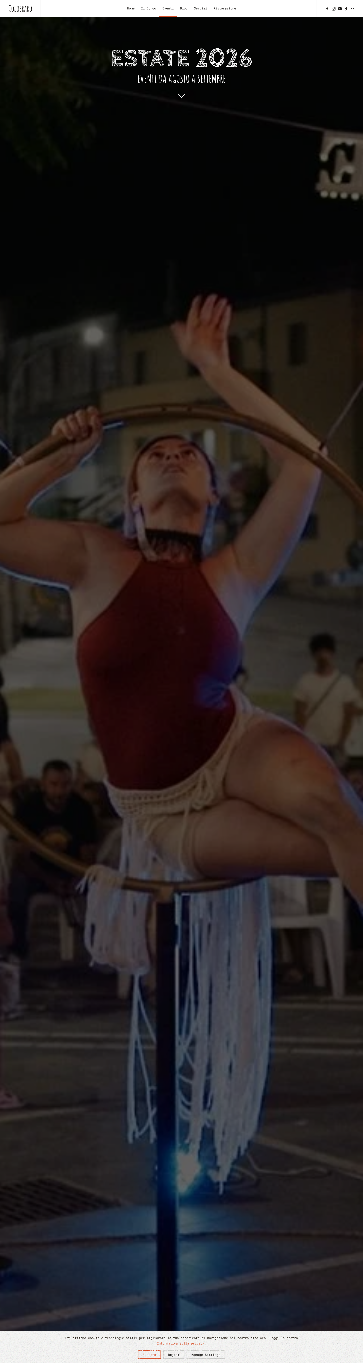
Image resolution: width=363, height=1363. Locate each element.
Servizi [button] (200, 8)
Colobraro (20, 8)
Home (131, 8)
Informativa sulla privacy (180, 1343)
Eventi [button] (168, 8)
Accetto (149, 1354)
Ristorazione (224, 8)
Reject (174, 1354)
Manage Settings (205, 1354)
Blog (184, 8)
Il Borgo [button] (148, 8)
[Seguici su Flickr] (352, 8)
